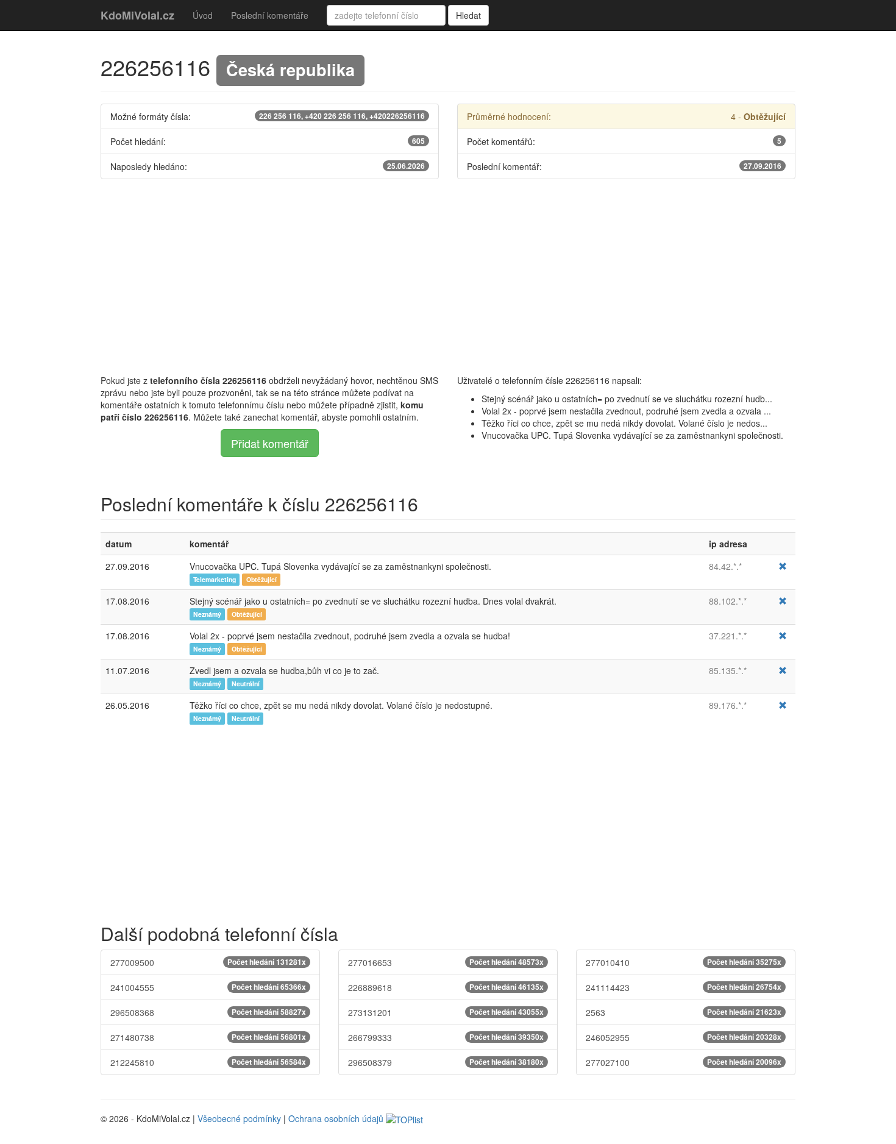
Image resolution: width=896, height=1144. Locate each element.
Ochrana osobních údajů (335, 1118)
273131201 (446, 1012)
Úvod (203, 15)
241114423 (683, 987)
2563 (683, 1012)
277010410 (683, 962)
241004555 (208, 987)
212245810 (208, 1062)
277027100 (683, 1062)
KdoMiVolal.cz (137, 15)
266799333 (446, 1037)
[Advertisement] (448, 276)
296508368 (208, 1012)
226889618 (446, 987)
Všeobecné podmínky (239, 1118)
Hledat (468, 15)
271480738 (208, 1037)
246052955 (683, 1037)
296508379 (446, 1062)
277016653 (446, 962)
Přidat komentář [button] (269, 443)
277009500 (208, 962)
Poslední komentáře (269, 15)
